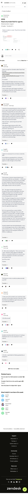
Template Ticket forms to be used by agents (11, 381)
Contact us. (19, 479)
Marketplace (13, 471)
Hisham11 (5, 292)
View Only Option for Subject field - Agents (11, 385)
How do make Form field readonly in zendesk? (12, 377)
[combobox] (14, 6)
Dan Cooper (6, 104)
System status (13, 443)
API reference (13, 458)
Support (3, 383)
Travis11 (5, 65)
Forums (14, 453)
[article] (14, 81)
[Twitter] (8, 482)
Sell (2, 378)
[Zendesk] (14, 489)
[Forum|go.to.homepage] (10, 3)
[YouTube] (16, 482)
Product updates (14, 461)
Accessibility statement (19, 428)
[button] (2, 3)
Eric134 (7, 395)
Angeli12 (5, 149)
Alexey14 (5, 273)
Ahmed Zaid (8, 403)
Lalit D (6, 408)
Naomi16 (5, 246)
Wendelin (7, 412)
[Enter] (2, 6)
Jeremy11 (7, 399)
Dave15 (5, 173)
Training (13, 441)
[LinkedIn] (14, 482)
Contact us (14, 446)
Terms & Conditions (7, 428)
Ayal (4, 313)
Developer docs (13, 456)
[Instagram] (19, 482)
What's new (13, 468)
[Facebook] (11, 482)
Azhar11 (5, 330)
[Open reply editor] (14, 55)
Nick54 (5, 350)
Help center (13, 438)
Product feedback (6, 11)
